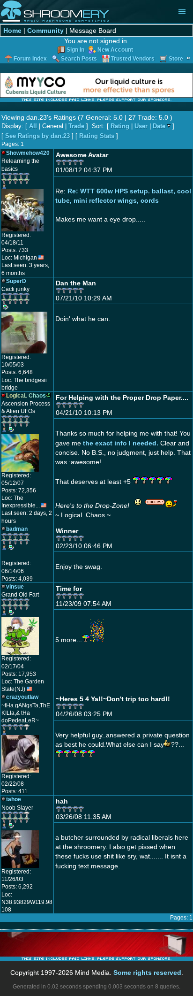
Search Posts (79, 58)
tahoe (13, 799)
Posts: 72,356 (18, 490)
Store (176, 58)
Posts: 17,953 (18, 674)
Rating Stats (96, 135)
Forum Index (30, 58)
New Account (115, 49)
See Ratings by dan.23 (37, 135)
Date (159, 126)
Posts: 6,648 (17, 372)
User (141, 126)
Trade (76, 126)
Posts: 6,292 (17, 886)
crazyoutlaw (22, 697)
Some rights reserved (147, 972)
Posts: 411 (14, 791)
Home (12, 30)
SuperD (16, 281)
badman (17, 529)
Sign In (75, 49)
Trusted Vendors (133, 58)
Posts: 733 (14, 250)
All (33, 126)
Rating (120, 126)
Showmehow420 (28, 153)
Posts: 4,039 (17, 579)
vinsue (15, 586)
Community (45, 30)
